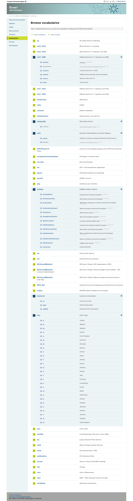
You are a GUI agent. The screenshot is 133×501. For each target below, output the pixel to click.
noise (39, 451)
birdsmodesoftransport (50, 208)
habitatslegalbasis (48, 225)
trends (45, 82)
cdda (39, 105)
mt (43, 391)
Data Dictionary (25, 16)
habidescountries (48, 221)
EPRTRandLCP (43, 149)
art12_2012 (41, 46)
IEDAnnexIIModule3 (45, 270)
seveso (40, 461)
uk (43, 422)
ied (38, 259)
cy (43, 332)
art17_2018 (41, 94)
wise (39, 478)
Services (12, 42)
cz (43, 336)
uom (39, 472)
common (40, 110)
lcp (38, 440)
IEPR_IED (41, 285)
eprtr (39, 133)
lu (43, 383)
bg (43, 328)
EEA (17, 1)
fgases (39, 173)
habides (40, 189)
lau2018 (40, 434)
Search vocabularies (40, 34)
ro (43, 407)
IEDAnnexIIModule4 (45, 277)
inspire (39, 290)
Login (107, 1)
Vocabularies (13, 38)
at (43, 320)
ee (43, 348)
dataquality (41, 121)
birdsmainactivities (49, 198)
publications (42, 456)
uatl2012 (45, 309)
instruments (46, 247)
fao (38, 167)
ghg (38, 184)
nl (43, 395)
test (38, 467)
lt (43, 379)
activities (45, 62)
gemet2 (40, 178)
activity (45, 138)
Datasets (12, 23)
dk (43, 344)
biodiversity (41, 100)
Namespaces (13, 45)
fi (43, 359)
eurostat (40, 162)
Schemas (12, 34)
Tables (11, 27)
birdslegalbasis (48, 194)
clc (44, 301)
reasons (45, 78)
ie (43, 371)
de (43, 340)
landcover (41, 296)
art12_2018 (41, 52)
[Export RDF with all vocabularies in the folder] (121, 57)
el (43, 352)
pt (43, 403)
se (43, 410)
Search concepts (55, 34)
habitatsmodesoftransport (51, 239)
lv (43, 387)
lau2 (38, 429)
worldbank (41, 483)
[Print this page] (111, 1)
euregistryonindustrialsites (47, 156)
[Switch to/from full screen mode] (113, 1)
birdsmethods (47, 203)
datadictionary (42, 116)
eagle (44, 305)
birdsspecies (47, 212)
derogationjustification (50, 216)
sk (43, 418)
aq (38, 41)
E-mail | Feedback (15, 495)
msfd (39, 445)
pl (43, 399)
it (43, 375)
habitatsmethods (48, 233)
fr (43, 363)
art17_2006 (41, 57)
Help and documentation (17, 20)
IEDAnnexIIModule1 (45, 264)
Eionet (17, 16)
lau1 (38, 315)
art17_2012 (41, 89)
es (43, 356)
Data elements (14, 31)
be (43, 324)
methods (45, 74)
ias (38, 253)
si (43, 414)
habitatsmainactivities (50, 229)
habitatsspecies (48, 243)
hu (43, 367)
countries (46, 70)
